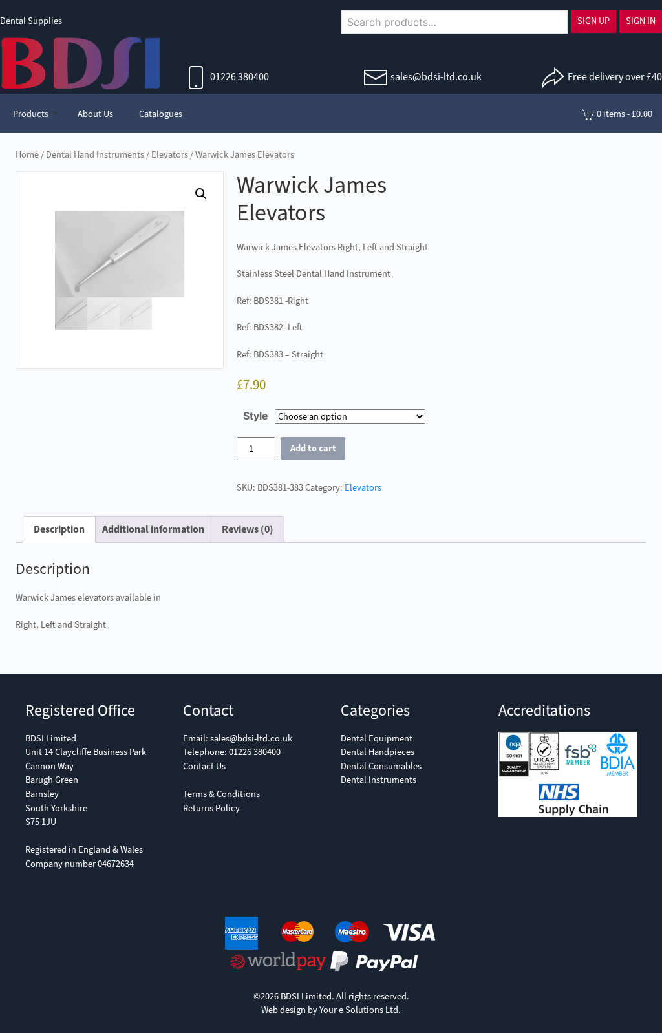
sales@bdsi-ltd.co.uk (436, 76)
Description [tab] (59, 529)
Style (255, 415)
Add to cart (313, 448)
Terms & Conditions (221, 794)
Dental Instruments (378, 780)
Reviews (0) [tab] (247, 529)
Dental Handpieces (377, 752)
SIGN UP (593, 21)
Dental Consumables (381, 766)
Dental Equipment (376, 738)
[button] (201, 194)
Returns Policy (211, 808)
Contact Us (204, 766)
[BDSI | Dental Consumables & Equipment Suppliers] (81, 62)
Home (27, 155)
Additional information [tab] (153, 529)
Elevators (169, 155)
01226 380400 (238, 76)
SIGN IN (641, 21)
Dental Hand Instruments (95, 155)
